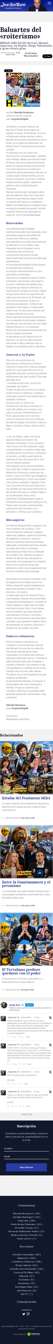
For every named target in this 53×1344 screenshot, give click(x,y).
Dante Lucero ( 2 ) (26, 1238)
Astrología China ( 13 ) (26, 1286)
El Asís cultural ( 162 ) (26, 1265)
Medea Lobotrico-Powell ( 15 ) (26, 1235)
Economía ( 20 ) (26, 1283)
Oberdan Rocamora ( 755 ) (26, 1213)
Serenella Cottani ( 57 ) (26, 1227)
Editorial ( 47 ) (26, 1276)
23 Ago (36, 1017)
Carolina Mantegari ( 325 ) (26, 1217)
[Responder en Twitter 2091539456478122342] (9, 1064)
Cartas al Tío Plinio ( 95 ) (26, 1272)
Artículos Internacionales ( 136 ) (26, 1268)
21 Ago (36, 1072)
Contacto (27, 1309)
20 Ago (36, 1092)
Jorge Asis (12, 1017)
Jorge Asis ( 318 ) (26, 1220)
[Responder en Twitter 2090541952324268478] (9, 1106)
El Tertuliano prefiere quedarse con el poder (21, 971)
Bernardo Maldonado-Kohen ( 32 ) (26, 1231)
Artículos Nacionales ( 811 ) (26, 1254)
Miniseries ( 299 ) (26, 1258)
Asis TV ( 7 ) (27, 1294)
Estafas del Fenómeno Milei (26, 798)
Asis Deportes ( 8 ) (26, 1290)
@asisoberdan (26, 1017)
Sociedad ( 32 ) (26, 1279)
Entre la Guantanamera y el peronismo (26, 884)
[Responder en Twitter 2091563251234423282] (9, 1037)
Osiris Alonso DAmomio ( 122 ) (26, 1224)
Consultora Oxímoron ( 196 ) (27, 1261)
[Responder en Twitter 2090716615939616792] (9, 1083)
